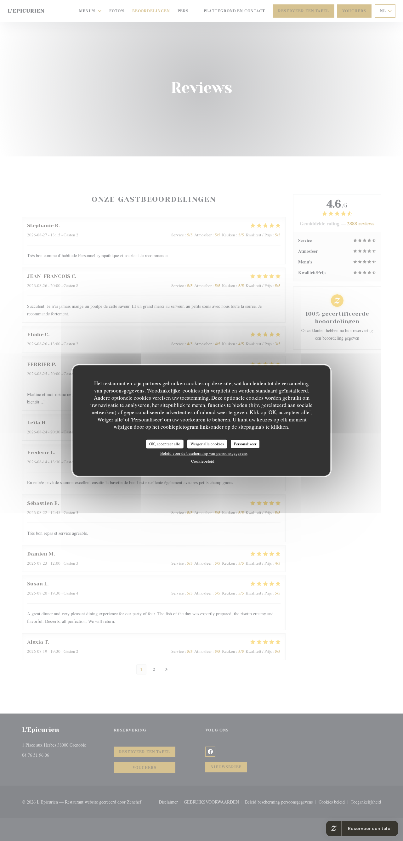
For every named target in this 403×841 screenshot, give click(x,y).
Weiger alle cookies (207, 444)
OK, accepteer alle (164, 444)
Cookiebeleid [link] (202, 461)
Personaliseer (245, 444)
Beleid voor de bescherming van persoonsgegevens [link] (203, 453)
